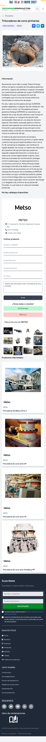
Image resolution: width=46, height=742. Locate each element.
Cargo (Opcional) (10, 260)
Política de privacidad (24, 733)
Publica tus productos (12, 660)
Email (24, 315)
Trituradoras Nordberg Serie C (15, 411)
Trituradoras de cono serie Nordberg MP (19, 570)
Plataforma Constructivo (10, 685)
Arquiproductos (7, 689)
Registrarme (23, 606)
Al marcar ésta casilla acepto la (23, 613)
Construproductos (8, 693)
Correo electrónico (10, 268)
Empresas (7, 644)
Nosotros (6, 640)
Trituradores (9, 16)
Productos (7, 648)
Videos (6, 656)
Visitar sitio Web (14, 233)
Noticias (7, 652)
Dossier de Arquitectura (10, 681)
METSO (19, 26)
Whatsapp (24, 308)
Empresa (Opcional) (10, 253)
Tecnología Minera (8, 677)
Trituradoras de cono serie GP (14, 464)
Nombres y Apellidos (11, 245)
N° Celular (7, 276)
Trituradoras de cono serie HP (14, 517)
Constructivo (6, 673)
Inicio (6, 636)
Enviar (23, 298)
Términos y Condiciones (9, 733)
